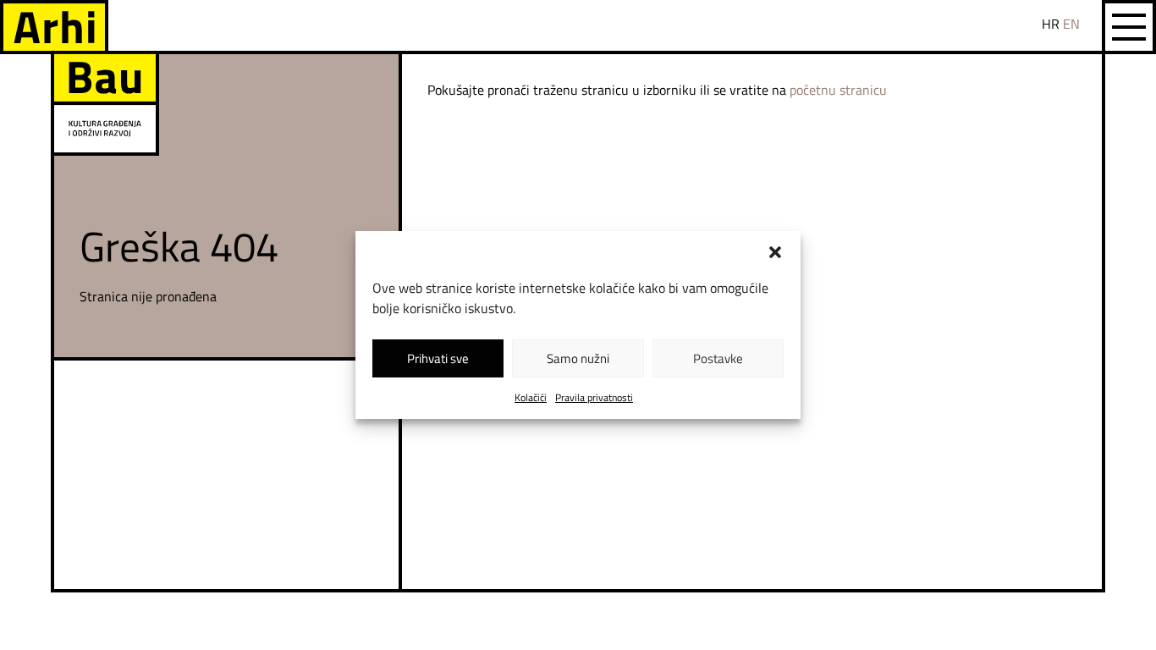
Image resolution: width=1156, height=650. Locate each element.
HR (1051, 24)
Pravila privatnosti (594, 397)
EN (1071, 24)
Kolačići (531, 397)
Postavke (718, 358)
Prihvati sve (438, 358)
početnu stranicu (838, 90)
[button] (775, 252)
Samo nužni (578, 358)
